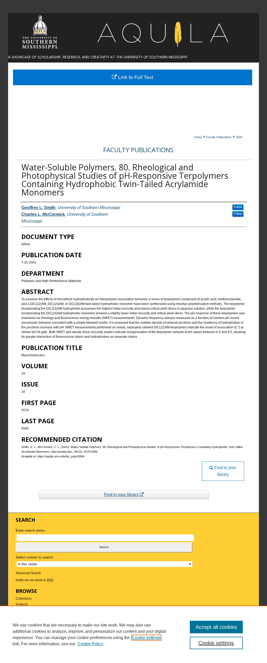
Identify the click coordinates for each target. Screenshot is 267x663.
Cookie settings (146, 637)
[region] (133, 634)
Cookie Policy (90, 644)
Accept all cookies (216, 627)
